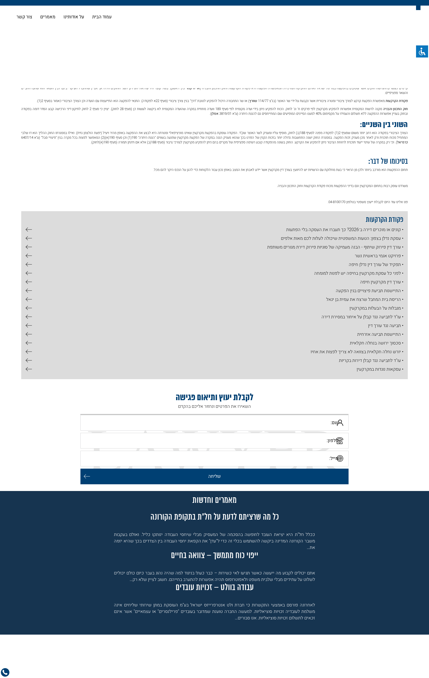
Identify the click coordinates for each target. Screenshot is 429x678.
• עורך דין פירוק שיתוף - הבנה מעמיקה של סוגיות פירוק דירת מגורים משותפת (335, 247)
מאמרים (47, 17)
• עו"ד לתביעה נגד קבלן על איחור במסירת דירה (362, 317)
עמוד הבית (102, 17)
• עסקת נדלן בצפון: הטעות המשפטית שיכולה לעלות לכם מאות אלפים (342, 238)
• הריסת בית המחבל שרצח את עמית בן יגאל (364, 299)
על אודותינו (73, 17)
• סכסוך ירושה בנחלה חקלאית (376, 343)
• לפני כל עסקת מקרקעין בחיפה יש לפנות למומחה (358, 273)
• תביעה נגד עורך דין (385, 325)
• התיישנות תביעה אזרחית (380, 334)
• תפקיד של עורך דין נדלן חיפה (376, 264)
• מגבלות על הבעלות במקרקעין (376, 308)
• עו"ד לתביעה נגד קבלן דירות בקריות (371, 360)
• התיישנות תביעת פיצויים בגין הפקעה (369, 290)
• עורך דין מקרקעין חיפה (381, 282)
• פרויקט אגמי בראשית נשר (379, 256)
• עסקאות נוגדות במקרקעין (380, 369)
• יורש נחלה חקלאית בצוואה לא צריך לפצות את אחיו (357, 352)
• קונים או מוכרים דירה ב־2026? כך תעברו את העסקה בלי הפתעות (344, 229)
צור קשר (24, 17)
